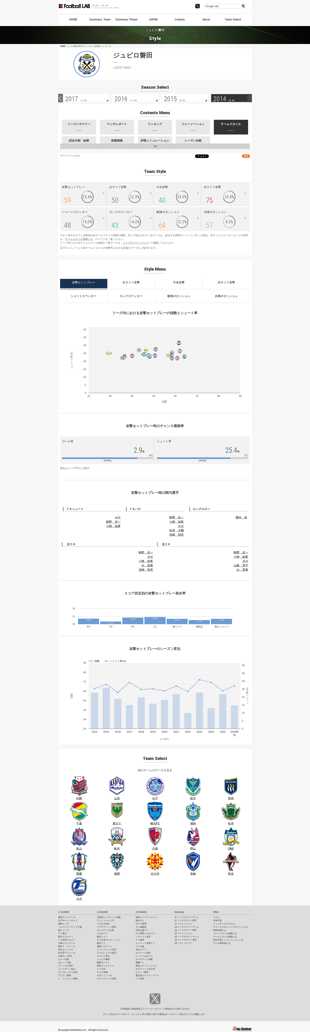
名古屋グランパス (66, 953)
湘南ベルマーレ (104, 946)
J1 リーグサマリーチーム (186, 917)
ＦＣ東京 (62, 933)
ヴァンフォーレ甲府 (106, 949)
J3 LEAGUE (141, 912)
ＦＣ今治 (101, 969)
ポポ (118, 517)
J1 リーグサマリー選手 (185, 920)
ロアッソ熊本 (142, 972)
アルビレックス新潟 (106, 953)
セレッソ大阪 (64, 962)
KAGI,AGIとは (219, 930)
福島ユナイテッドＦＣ (146, 917)
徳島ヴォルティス (105, 965)
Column (180, 19)
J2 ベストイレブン (183, 933)
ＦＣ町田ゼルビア (66, 940)
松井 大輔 (176, 530)
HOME (73, 19)
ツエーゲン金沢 (143, 936)
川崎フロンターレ (66, 943)
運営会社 (169, 1009)
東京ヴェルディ (65, 936)
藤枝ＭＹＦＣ (103, 962)
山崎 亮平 (241, 565)
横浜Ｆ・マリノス (66, 946)
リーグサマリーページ (135, 242)
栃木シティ (102, 936)
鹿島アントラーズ (66, 917)
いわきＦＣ (102, 933)
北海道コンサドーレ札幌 (109, 917)
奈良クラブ (141, 949)
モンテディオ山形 (105, 930)
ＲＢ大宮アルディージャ (109, 940)
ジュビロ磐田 (103, 959)
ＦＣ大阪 (140, 946)
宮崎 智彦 (176, 534)
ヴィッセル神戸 (65, 965)
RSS (246, 156)
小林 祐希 (113, 526)
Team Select (233, 19)
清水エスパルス (65, 949)
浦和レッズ (63, 923)
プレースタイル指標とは (225, 933)
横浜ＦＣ (101, 943)
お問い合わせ (181, 1009)
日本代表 (217, 920)
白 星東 (147, 565)
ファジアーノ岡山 (66, 969)
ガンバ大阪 (63, 959)
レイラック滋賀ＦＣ (145, 943)
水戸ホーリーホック (68, 920)
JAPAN (153, 19)
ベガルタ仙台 (103, 923)
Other (216, 912)
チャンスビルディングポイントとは (230, 927)
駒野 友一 (113, 521)
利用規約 (126, 1009)
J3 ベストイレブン (183, 943)
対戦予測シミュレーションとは (228, 940)
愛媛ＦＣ (140, 962)
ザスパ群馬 (141, 923)
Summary (179, 912)
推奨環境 (136, 1009)
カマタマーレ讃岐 (144, 959)
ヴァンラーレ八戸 (105, 920)
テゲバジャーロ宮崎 (106, 978)
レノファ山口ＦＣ (144, 956)
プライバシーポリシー (153, 1009)
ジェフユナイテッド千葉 (70, 927)
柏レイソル (63, 930)
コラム (216, 917)
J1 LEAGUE (63, 912)
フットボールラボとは (224, 923)
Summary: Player (126, 19)
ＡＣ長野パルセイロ (145, 933)
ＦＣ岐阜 (140, 940)
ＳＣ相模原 (141, 927)
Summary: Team (100, 19)
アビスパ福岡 (64, 975)
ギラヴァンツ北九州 (145, 969)
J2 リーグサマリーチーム (186, 927)
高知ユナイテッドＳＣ (146, 965)
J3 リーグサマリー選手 (185, 940)
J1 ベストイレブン (183, 923)
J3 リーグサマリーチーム (186, 936)
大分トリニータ (104, 975)
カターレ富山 (103, 956)
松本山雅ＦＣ (142, 930)
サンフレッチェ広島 (68, 972)
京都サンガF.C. (65, 956)
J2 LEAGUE (102, 912)
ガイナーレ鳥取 (143, 953)
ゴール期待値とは (221, 943)
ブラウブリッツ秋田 (106, 927)
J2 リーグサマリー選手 (185, 930)
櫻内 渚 (241, 517)
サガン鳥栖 (102, 972)
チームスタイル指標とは (79, 239)
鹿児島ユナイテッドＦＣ (147, 975)
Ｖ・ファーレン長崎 (68, 978)
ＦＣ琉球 (140, 978)
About (206, 19)
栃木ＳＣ (140, 920)
